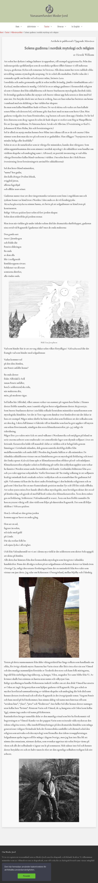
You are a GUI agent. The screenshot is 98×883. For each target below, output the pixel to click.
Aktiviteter (31, 26)
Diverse (61, 26)
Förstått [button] (26, 876)
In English (76, 26)
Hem (17, 26)
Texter (46, 26)
